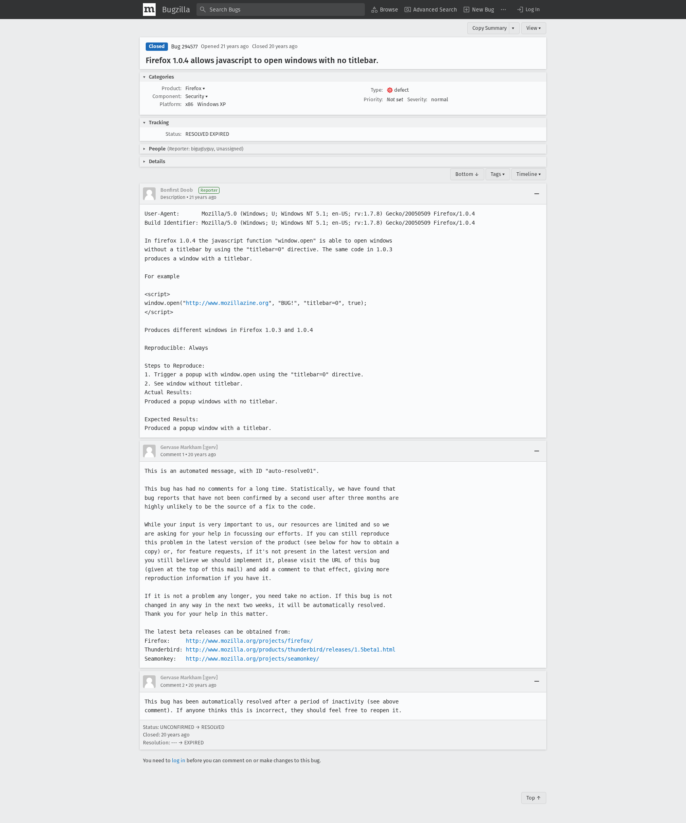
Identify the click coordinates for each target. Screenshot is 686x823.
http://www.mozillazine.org (227, 303)
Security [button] (196, 96)
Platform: (170, 104)
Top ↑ (533, 798)
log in (178, 760)
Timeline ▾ (528, 174)
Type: (377, 90)
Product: (171, 88)
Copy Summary (489, 28)
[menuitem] (384, 9)
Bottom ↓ (467, 174)
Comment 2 (172, 685)
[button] (528, 9)
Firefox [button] (195, 88)
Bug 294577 (184, 46)
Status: (173, 134)
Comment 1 (172, 454)
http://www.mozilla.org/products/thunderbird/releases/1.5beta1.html (290, 649)
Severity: (417, 99)
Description (172, 197)
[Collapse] (536, 193)
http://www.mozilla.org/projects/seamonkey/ (252, 658)
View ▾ (533, 28)
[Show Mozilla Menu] (149, 9)
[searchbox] (281, 9)
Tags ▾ (498, 174)
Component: (166, 96)
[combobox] (281, 9)
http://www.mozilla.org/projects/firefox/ (249, 641)
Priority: (373, 99)
